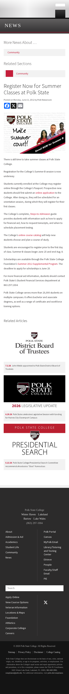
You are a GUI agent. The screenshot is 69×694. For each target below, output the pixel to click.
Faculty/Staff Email (51, 571)
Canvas (48, 537)
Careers (10, 633)
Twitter (45, 602)
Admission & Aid (14, 537)
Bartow (27, 518)
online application (45, 192)
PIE (45, 578)
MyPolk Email (51, 542)
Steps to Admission (40, 214)
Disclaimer (38, 652)
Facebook (45, 597)
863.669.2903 (52, 670)
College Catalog (53, 652)
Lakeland (43, 514)
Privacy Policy (24, 652)
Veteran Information (16, 607)
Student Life (12, 547)
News (13, 25)
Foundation (12, 617)
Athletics (10, 623)
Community (12, 552)
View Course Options (17, 602)
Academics (12, 542)
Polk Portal (50, 531)
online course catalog (30, 235)
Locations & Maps (15, 612)
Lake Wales (39, 518)
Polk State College (27, 9)
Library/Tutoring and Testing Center (52, 551)
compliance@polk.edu (14, 673)
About (9, 531)
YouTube (45, 607)
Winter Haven (28, 514)
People (48, 564)
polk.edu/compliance (55, 673)
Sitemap (11, 652)
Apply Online (12, 597)
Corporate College (16, 628)
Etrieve (48, 559)
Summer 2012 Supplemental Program (38, 263)
